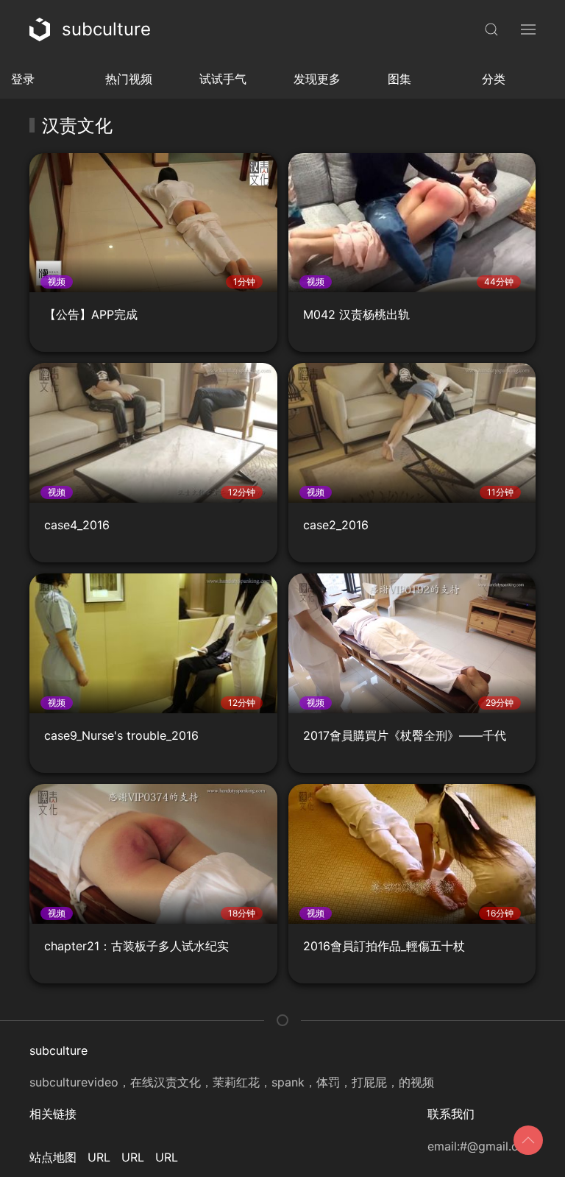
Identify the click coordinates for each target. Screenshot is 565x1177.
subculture (106, 29)
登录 (23, 78)
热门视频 (128, 78)
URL (99, 1157)
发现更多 (317, 78)
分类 (493, 78)
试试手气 (222, 78)
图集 (399, 78)
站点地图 (53, 1157)
